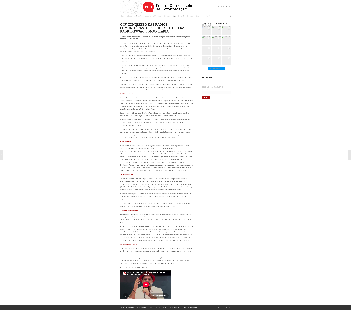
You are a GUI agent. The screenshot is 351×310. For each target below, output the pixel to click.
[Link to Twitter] (218, 7)
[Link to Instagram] (224, 7)
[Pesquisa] (229, 16)
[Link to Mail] (229, 7)
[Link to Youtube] (226, 7)
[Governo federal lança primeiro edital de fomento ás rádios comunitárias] (1, 155)
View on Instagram (217, 68)
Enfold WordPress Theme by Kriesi (190, 307)
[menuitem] (123, 16)
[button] (206, 30)
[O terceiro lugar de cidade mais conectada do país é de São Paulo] (349, 155)
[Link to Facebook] (221, 7)
